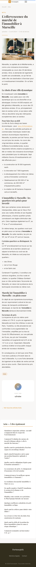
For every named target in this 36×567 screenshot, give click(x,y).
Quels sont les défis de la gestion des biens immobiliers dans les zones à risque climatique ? (16, 524)
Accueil (4, 7)
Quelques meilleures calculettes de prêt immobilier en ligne (17, 504)
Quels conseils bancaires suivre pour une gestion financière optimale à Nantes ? (16, 456)
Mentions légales (14, 556)
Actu (9, 7)
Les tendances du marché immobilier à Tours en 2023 (17, 483)
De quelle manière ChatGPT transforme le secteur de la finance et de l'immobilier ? (17, 490)
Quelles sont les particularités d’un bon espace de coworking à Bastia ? (17, 448)
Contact (24, 556)
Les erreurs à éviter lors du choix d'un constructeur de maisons (17, 517)
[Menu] (26, 1)
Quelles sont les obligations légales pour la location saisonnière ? (17, 463)
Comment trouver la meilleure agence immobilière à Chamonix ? (17, 476)
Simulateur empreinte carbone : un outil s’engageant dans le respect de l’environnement (17, 433)
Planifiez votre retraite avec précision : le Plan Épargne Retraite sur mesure (17, 498)
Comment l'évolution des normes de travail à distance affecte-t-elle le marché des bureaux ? (16, 441)
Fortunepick (18, 549)
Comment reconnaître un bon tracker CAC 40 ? (16, 532)
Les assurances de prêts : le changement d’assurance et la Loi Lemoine (17, 470)
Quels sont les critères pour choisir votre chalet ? (18, 510)
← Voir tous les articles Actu (12, 408)
